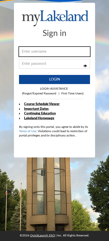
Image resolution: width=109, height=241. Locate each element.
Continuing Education (40, 113)
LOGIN (54, 79)
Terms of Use (27, 131)
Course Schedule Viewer (42, 104)
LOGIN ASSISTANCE (54, 88)
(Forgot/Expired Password (39, 93)
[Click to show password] (85, 66)
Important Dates (36, 109)
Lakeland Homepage (39, 118)
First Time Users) (71, 93)
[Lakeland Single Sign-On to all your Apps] (55, 18)
